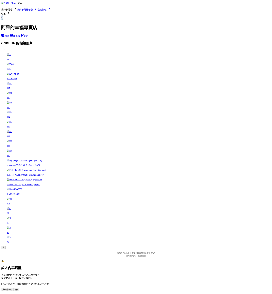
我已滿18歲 (7, 289)
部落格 (16, 36)
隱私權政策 (131, 256)
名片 (26, 36)
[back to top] (3, 247)
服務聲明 (142, 256)
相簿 (7, 36)
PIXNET (126, 253)
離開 (16, 289)
